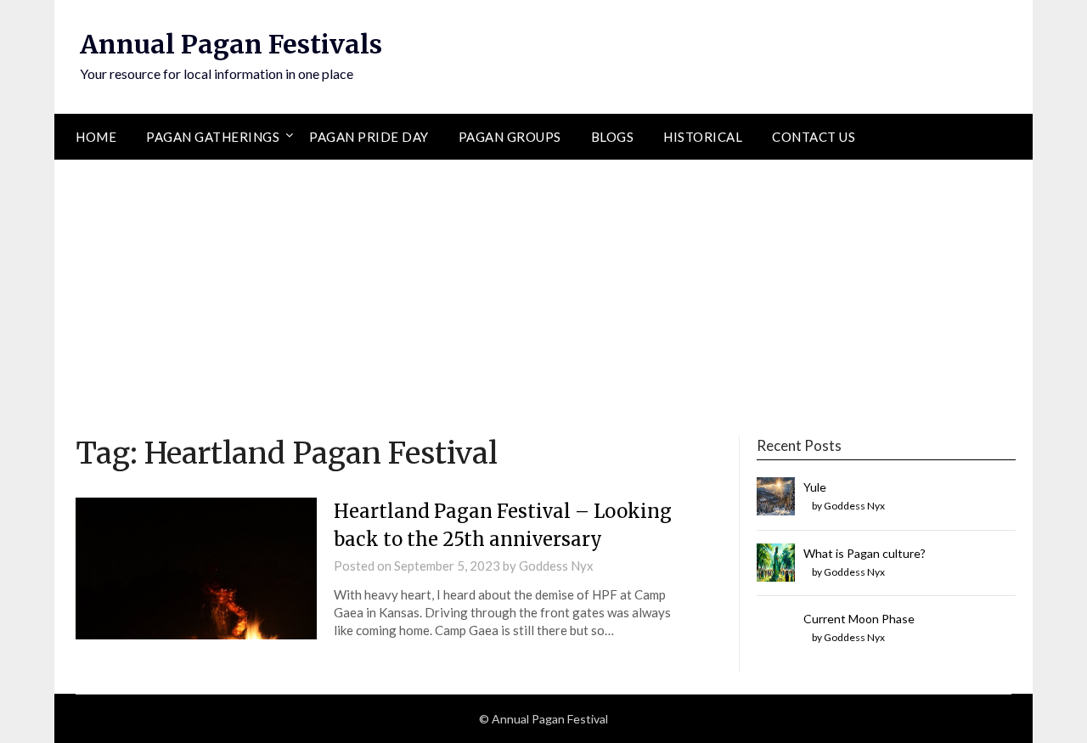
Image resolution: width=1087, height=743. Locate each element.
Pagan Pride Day (369, 136)
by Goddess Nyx (848, 505)
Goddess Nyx (556, 565)
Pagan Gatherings (212, 136)
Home (96, 136)
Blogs (612, 136)
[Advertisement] (543, 287)
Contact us (813, 136)
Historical (702, 136)
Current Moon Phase (859, 618)
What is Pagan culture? (864, 553)
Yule (814, 487)
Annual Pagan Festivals (231, 44)
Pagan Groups (510, 136)
